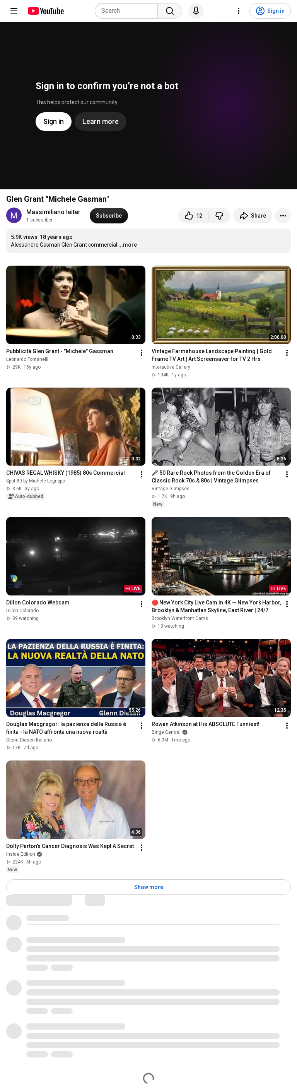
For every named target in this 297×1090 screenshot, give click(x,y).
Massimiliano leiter (53, 212)
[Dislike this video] (219, 215)
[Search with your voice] (196, 11)
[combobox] (128, 10)
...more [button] (127, 245)
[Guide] (14, 10)
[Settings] (238, 10)
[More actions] (283, 215)
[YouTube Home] (45, 11)
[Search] (169, 11)
